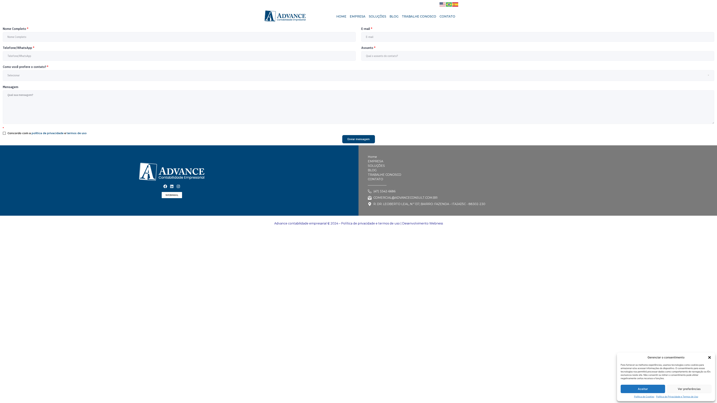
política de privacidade (47, 133)
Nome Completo (15, 29)
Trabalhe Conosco (419, 16)
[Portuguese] (449, 4)
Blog (393, 16)
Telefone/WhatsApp (18, 48)
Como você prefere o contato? (25, 67)
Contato (447, 16)
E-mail (366, 29)
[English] (443, 4)
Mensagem (10, 87)
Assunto (368, 48)
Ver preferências (689, 389)
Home (341, 16)
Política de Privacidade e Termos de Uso (677, 396)
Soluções (377, 16)
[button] (709, 357)
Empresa (357, 16)
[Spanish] (455, 4)
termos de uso (77, 133)
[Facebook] (424, 4)
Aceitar (643, 389)
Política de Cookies (644, 396)
